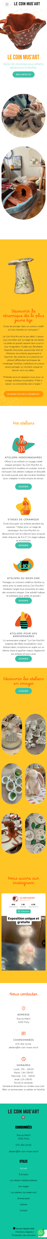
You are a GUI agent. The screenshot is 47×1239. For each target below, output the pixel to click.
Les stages (23, 1186)
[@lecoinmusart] (15, 898)
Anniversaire (23, 1198)
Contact (23, 1210)
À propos (23, 1174)
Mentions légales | (25, 1231)
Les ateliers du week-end (23, 1192)
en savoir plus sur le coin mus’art (23, 394)
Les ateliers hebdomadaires (23, 1180)
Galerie (23, 1204)
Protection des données (24, 1235)
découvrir (23, 487)
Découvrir (23, 659)
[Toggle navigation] (7, 4)
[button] (40, 1232)
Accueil (23, 1168)
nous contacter (23, 74)
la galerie (23, 691)
